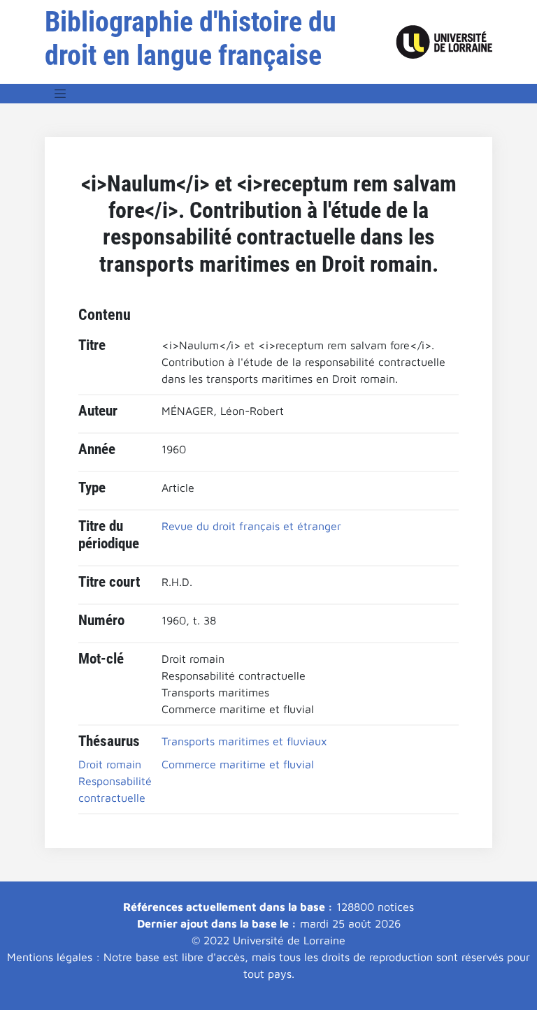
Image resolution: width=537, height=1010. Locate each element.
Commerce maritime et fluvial (238, 764)
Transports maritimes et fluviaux (244, 741)
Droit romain (109, 764)
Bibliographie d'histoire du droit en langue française (190, 39)
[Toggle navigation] (60, 93)
